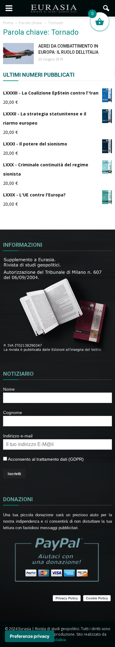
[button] (106, 8)
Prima (8, 22)
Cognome (12, 412)
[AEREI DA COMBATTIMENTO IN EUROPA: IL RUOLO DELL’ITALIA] (18, 53)
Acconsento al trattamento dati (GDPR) (45, 459)
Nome (9, 389)
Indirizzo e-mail (18, 435)
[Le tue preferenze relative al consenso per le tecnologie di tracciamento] (29, 636)
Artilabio (57, 639)
